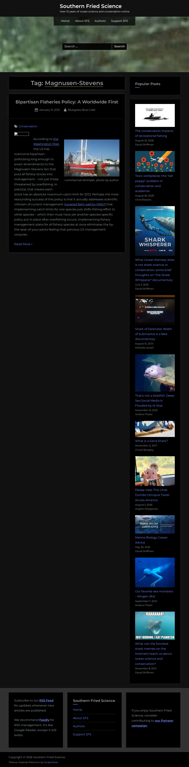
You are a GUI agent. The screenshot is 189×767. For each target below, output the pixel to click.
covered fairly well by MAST (85, 204)
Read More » (23, 244)
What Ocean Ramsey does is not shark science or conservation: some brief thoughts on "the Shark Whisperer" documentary (154, 270)
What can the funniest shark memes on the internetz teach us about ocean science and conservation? (153, 654)
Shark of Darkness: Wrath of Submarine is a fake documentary (153, 334)
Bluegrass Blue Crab (81, 110)
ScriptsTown (51, 762)
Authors (100, 21)
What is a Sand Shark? (151, 441)
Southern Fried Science (91, 6)
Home (65, 21)
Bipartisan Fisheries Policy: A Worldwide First (67, 102)
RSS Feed (46, 700)
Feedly (44, 720)
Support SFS (119, 21)
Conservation (28, 126)
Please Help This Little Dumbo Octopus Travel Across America (152, 495)
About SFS (82, 21)
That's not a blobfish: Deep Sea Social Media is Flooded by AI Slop (154, 400)
